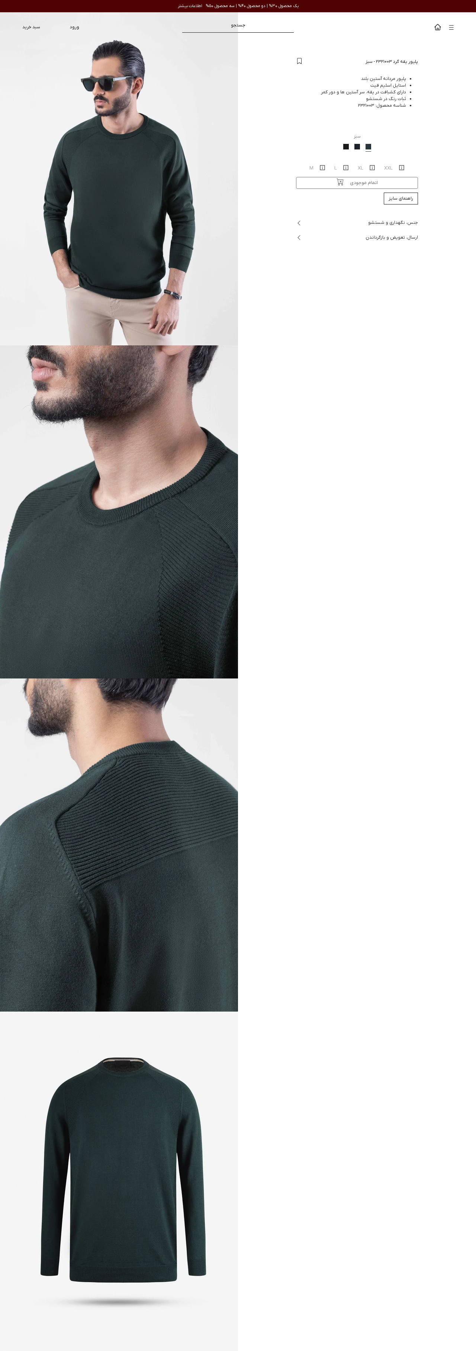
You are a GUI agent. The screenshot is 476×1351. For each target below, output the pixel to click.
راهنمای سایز (401, 198)
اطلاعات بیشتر (190, 6)
